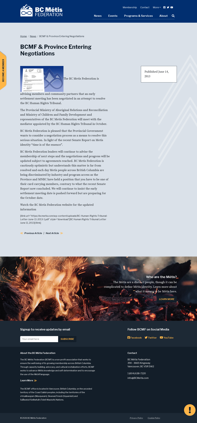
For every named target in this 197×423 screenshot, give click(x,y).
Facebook (136, 337)
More (156, 7)
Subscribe (67, 339)
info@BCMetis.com (138, 378)
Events (112, 15)
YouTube (168, 337)
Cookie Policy (154, 418)
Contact (144, 7)
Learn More (166, 299)
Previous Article (33, 233)
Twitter (152, 337)
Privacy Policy (136, 418)
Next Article (52, 233)
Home (23, 36)
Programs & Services (138, 15)
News (98, 15)
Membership (130, 7)
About (163, 15)
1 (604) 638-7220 (136, 373)
